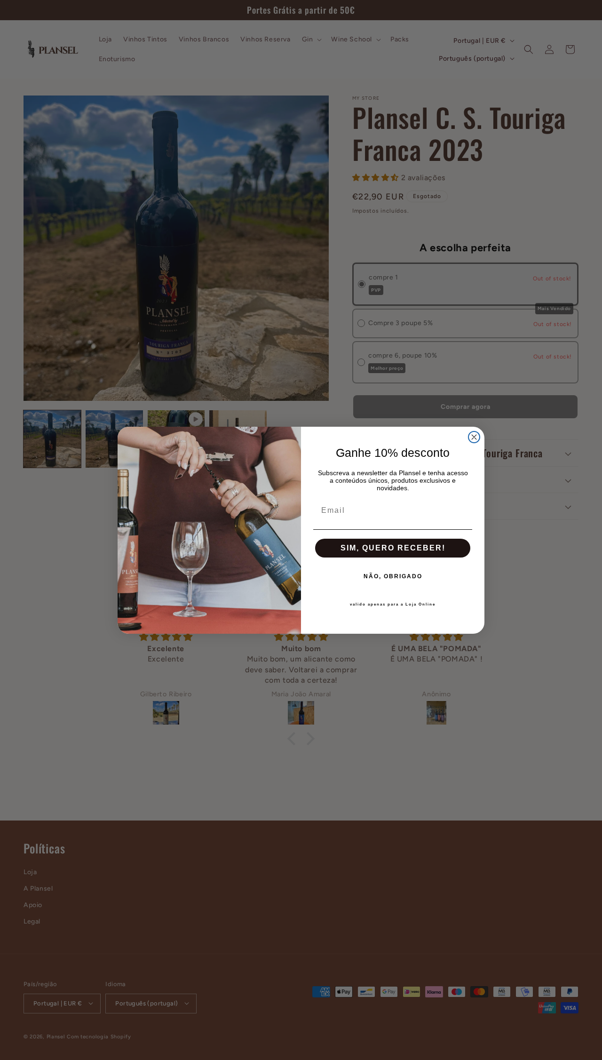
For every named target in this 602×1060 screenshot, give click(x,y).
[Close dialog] (474, 437)
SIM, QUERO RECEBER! (393, 548)
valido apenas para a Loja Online (393, 604)
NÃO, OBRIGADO (393, 576)
